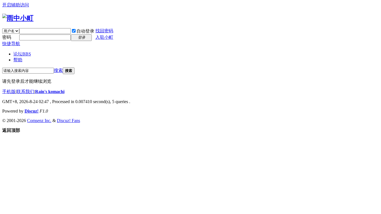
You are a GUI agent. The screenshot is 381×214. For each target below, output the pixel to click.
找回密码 (104, 30)
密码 (6, 37)
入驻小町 (104, 37)
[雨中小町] (17, 18)
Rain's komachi (49, 91)
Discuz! (31, 111)
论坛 (22, 54)
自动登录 (85, 31)
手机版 (9, 91)
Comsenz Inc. (39, 120)
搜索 (58, 70)
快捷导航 (11, 43)
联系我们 (25, 91)
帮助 (17, 59)
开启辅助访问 (15, 5)
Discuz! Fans (68, 120)
